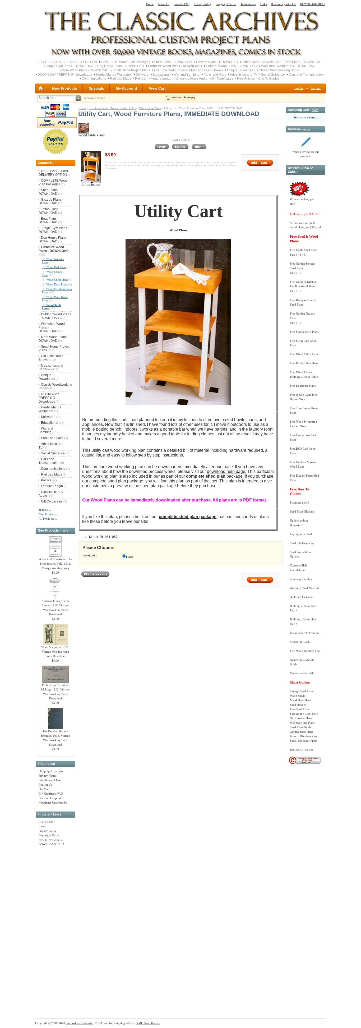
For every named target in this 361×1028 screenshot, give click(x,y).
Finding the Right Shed (304, 713)
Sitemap (155, 1023)
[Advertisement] (55, 930)
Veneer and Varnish (302, 673)
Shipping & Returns (51, 771)
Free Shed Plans (299, 709)
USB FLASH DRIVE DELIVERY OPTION (68, 62)
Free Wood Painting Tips (305, 650)
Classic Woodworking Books (279, 70)
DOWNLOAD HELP (312, 4)
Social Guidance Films (303, 740)
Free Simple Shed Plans (304, 331)
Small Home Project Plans (131, 70)
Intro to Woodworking (303, 736)
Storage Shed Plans (301, 691)
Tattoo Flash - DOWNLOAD (261, 62)
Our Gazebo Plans (301, 718)
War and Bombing (187, 74)
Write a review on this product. (305, 154)
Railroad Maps (120, 78)
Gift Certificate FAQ (51, 793)
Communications (94, 78)
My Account (126, 88)
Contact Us (45, 784)
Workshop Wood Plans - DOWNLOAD (288, 66)
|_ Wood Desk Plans (54, 284)
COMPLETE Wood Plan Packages (125, 62)
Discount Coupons (50, 798)
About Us (163, 4)
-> (54, 250)
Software (142, 74)
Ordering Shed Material (304, 587)
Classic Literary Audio (191, 78)
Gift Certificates (222, 78)
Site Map (44, 789)
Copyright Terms (226, 4)
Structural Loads (300, 641)
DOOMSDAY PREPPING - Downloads (65, 74)
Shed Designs (298, 704)
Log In (298, 88)
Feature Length (161, 78)
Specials (96, 88)
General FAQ (181, 4)
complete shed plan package (187, 516)
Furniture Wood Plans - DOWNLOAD (112, 108)
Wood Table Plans (150, 108)
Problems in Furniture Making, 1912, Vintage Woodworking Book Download (55, 691)
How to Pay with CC (283, 4)
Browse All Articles (301, 749)
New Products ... (49, 514)
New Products (64, 88)
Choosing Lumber (301, 578)
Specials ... (45, 509)
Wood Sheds (297, 695)
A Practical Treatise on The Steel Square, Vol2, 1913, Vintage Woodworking (55, 563)
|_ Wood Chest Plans (55, 279)
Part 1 (293, 254)
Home (150, 4)
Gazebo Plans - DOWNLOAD (217, 62)
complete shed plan (205, 476)
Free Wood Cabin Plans (304, 354)
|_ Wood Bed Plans (54, 267)
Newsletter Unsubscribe (53, 802)
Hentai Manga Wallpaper (114, 74)
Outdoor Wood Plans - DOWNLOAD (231, 66)
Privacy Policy (202, 4)
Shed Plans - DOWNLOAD (173, 62)
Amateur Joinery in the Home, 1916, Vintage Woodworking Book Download (55, 607)
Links (263, 4)
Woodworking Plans (302, 722)
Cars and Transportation (306, 74)
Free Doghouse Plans (303, 385)
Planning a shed (299, 502)
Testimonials (248, 4)
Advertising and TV (243, 74)
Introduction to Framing (305, 632)
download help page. (226, 471)
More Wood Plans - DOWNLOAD (85, 70)
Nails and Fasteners (301, 596)
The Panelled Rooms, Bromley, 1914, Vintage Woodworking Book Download (55, 738)
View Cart (157, 88)
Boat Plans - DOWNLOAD (303, 62)
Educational (161, 74)
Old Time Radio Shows (170, 70)
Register (316, 88)
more (65, 530)
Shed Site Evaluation (302, 543)
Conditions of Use (50, 780)
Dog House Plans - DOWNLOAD (120, 66)
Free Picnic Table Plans (304, 363)
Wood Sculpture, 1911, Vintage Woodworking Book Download (55, 652)
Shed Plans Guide (300, 727)
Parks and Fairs (214, 74)
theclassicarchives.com (79, 1023)
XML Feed (143, 1023)
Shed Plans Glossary (302, 511)
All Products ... (48, 518)
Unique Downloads (241, 70)
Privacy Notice (48, 775)
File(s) (129, 556)
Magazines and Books (207, 70)
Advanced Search (94, 97)
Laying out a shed (301, 534)
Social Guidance (273, 74)
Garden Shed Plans (301, 731)
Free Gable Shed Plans (303, 249)
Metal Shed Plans (300, 700)
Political (140, 78)
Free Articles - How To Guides (258, 78)
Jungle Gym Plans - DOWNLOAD (69, 66)
